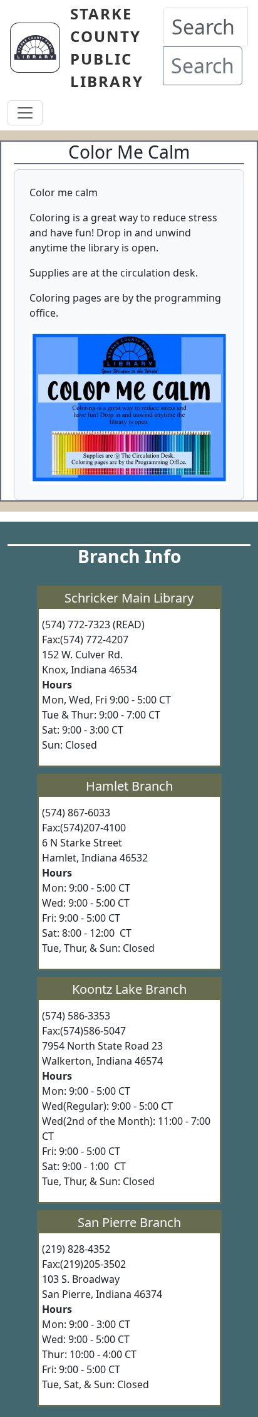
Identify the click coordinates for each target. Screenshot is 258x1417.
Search (202, 65)
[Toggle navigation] (25, 112)
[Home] (40, 48)
